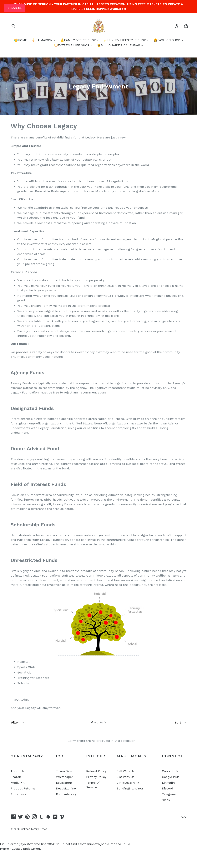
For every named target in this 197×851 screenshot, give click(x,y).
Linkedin (168, 782)
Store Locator (21, 794)
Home (4, 848)
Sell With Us (125, 771)
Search (16, 777)
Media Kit (17, 782)
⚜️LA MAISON (42, 40)
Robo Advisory (66, 794)
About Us (17, 771)
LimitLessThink (128, 782)
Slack (166, 800)
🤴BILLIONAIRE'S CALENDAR (119, 45)
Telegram (169, 794)
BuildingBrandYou (130, 788)
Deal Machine (66, 788)
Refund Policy (96, 771)
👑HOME (20, 40)
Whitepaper (64, 777)
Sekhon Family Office (34, 829)
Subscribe (14, 8)
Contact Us (170, 771)
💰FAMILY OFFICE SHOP (78, 40)
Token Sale (64, 771)
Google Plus (170, 777)
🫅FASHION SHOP (167, 40)
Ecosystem (64, 782)
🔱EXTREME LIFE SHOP (72, 45)
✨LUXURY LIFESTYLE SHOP (125, 40)
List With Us (125, 777)
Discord (167, 788)
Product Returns (23, 788)
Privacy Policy (96, 777)
